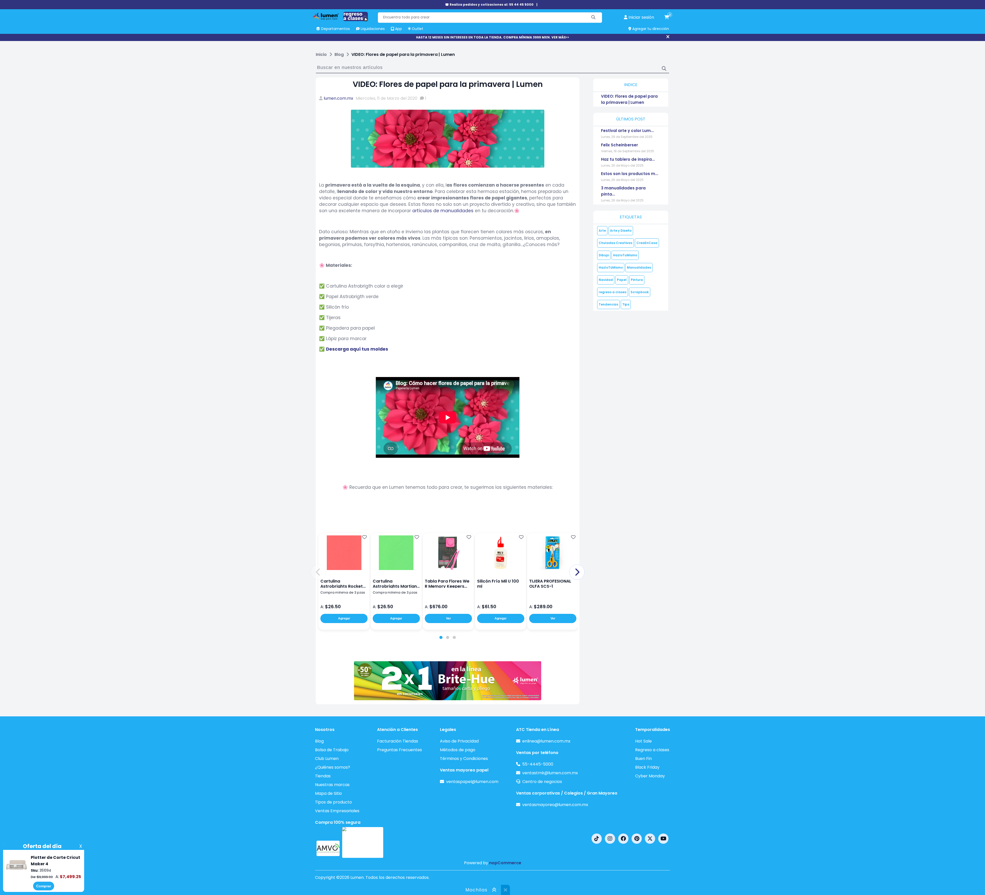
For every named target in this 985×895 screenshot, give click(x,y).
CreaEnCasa (646, 243)
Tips (625, 304)
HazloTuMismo (625, 255)
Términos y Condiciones (464, 758)
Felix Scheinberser (619, 145)
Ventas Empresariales (337, 811)
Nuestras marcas (332, 785)
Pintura (637, 280)
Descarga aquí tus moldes (357, 349)
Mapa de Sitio (328, 793)
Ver (448, 618)
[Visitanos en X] (650, 838)
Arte (602, 230)
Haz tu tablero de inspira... (628, 159)
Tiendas (323, 776)
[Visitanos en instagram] (610, 838)
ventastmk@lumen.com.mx (550, 773)
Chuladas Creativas (615, 243)
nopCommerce (505, 863)
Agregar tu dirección (650, 28)
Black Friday (647, 767)
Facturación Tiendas (397, 741)
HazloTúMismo (611, 267)
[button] (318, 572)
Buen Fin (643, 758)
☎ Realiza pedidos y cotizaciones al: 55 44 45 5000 (489, 4)
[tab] (440, 637)
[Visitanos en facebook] (623, 838)
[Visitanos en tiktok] (597, 838)
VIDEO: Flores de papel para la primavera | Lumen (629, 99)
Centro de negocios (542, 782)
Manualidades (639, 267)
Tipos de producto (333, 802)
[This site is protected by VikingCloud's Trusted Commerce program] (362, 842)
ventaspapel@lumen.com (472, 782)
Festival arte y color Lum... (627, 130)
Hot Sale (643, 741)
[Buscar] (593, 17)
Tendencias (608, 304)
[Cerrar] (668, 37)
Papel (622, 280)
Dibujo (604, 255)
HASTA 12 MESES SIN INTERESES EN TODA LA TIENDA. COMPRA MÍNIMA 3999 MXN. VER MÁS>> (492, 37)
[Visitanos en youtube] (663, 838)
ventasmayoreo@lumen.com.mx (555, 805)
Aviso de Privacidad (459, 741)
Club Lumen (327, 758)
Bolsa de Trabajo (332, 750)
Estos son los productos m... (629, 173)
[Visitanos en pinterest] (637, 838)
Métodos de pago (457, 750)
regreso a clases (612, 292)
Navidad (606, 280)
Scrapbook (640, 292)
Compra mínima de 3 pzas (342, 592)
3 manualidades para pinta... (623, 191)
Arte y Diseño (621, 230)
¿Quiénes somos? (332, 767)
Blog (319, 741)
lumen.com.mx (338, 98)
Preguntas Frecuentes (399, 750)
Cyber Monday (650, 776)
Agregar (344, 618)
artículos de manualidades (443, 211)
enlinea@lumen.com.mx (546, 741)
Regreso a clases (652, 750)
